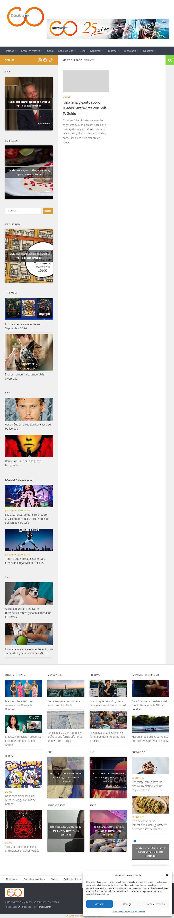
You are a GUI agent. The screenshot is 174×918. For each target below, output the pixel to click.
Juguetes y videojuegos (17, 510)
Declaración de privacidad (123, 912)
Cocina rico (138, 778)
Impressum (140, 912)
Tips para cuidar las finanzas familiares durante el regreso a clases (107, 736)
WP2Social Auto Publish (75, 916)
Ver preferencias (156, 904)
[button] (167, 875)
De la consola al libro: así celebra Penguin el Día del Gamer (21, 800)
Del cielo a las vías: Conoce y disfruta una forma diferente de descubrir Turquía (64, 736)
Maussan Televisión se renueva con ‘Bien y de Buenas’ (19, 705)
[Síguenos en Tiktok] (51, 60)
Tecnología (130, 50)
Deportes (95, 50)
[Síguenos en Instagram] (40, 60)
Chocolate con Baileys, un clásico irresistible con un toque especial (147, 786)
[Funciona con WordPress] (19, 907)
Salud (50, 50)
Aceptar (99, 904)
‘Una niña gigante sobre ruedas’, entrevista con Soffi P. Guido (85, 108)
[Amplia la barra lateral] (170, 60)
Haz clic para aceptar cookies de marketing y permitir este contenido (29, 103)
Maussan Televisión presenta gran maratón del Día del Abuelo (23, 740)
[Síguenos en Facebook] (45, 60)
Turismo (112, 50)
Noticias (9, 50)
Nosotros (148, 50)
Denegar (127, 904)
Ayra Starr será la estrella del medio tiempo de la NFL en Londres (149, 705)
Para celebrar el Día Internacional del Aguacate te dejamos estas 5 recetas (149, 825)
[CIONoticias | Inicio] (25, 17)
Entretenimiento (30, 50)
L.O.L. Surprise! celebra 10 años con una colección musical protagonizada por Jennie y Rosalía (27, 518)
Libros (67, 96)
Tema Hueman (44, 907)
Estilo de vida (65, 50)
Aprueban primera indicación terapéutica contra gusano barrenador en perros (28, 612)
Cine (83, 50)
